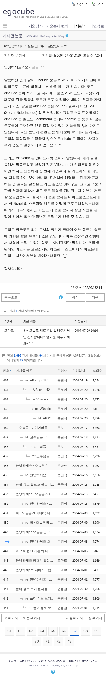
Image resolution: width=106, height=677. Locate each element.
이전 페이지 (31, 618)
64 (42, 631)
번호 (6, 370)
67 (75, 631)
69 (96, 631)
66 (64, 631)
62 (20, 631)
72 (58, 641)
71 (47, 641)
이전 (75, 297)
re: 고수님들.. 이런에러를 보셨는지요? (52, 437)
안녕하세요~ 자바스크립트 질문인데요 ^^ (46, 570)
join (99, 3)
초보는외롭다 (67, 428)
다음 (95, 297)
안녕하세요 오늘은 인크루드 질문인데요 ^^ (47, 532)
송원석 (20, 55)
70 (37, 641)
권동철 (62, 589)
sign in (81, 3)
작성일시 (80, 321)
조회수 (97, 370)
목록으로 (10, 297)
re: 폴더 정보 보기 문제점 (43, 598)
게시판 (79, 26)
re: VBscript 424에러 (39, 380)
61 (9, 631)
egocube (19, 10)
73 (69, 641)
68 (85, 631)
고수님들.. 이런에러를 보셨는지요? (41, 428)
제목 (29, 370)
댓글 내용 (29, 321)
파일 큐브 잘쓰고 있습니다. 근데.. (40, 485)
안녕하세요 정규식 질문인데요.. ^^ (41, 560)
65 (53, 631)
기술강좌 (35, 26)
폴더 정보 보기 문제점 (32, 589)
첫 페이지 (11, 618)
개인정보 (97, 26)
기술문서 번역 (57, 26)
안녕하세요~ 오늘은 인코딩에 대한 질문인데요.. (50, 466)
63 (31, 631)
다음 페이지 (74, 618)
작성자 (7, 321)
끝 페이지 (95, 618)
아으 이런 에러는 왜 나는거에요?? (40, 551)
